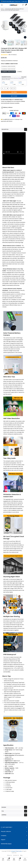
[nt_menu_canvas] (4, 5)
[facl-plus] (8, 88)
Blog (21, 855)
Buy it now (14, 96)
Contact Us (16, 855)
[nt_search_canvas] (23, 5)
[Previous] (2, 26)
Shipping (3, 60)
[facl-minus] (2, 88)
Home (2, 9)
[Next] (25, 26)
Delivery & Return (7, 107)
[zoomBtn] (25, 37)
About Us (9, 855)
